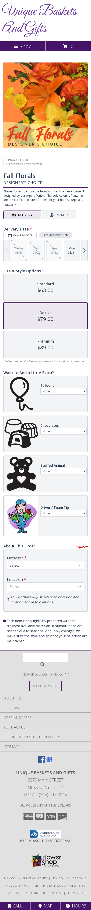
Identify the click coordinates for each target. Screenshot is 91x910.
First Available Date (56, 235)
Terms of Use (77, 893)
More (9, 205)
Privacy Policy (15, 893)
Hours (78, 906)
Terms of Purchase (47, 893)
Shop (26, 46)
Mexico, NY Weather (22, 885)
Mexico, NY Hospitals (69, 878)
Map (47, 906)
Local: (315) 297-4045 (45, 794)
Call (16, 906)
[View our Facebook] (41, 761)
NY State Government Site (63, 885)
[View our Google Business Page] (49, 761)
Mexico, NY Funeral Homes (26, 878)
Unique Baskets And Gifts (39, 20)
